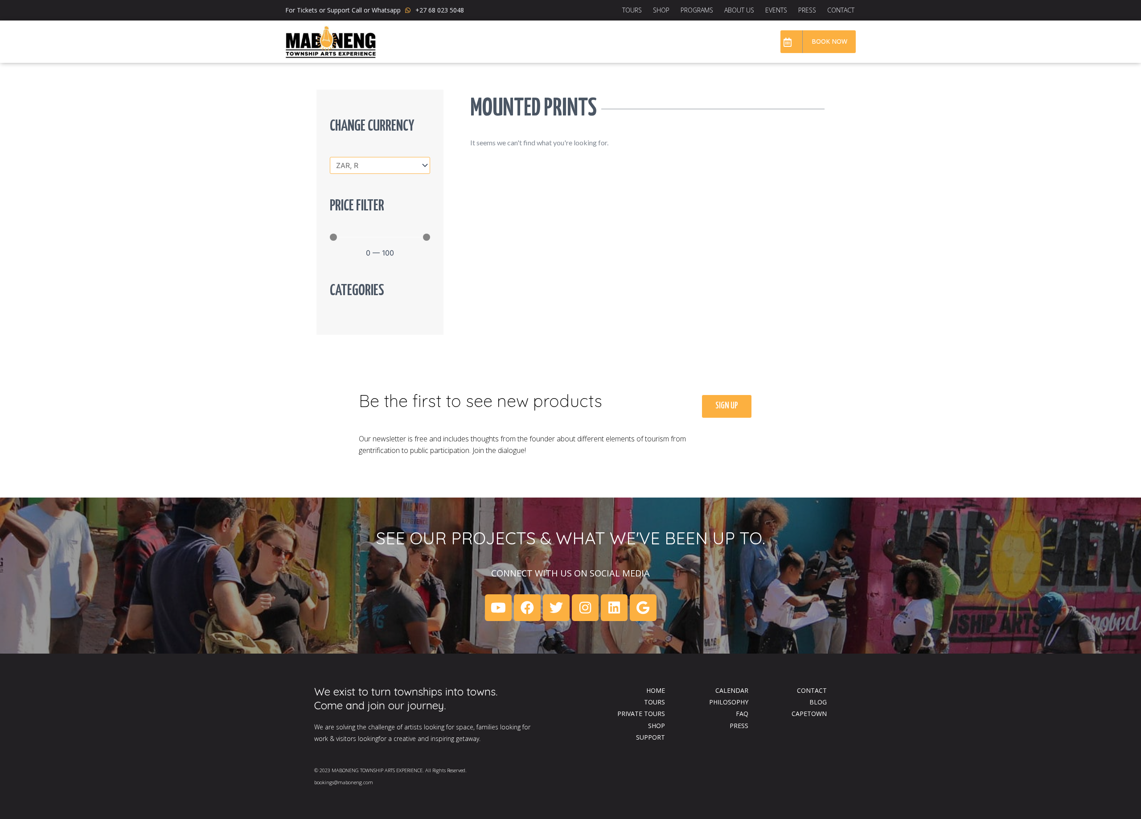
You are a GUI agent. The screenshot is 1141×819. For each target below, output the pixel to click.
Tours (632, 10)
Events (776, 10)
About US (739, 10)
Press (807, 10)
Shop (661, 10)
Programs (697, 10)
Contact (840, 10)
